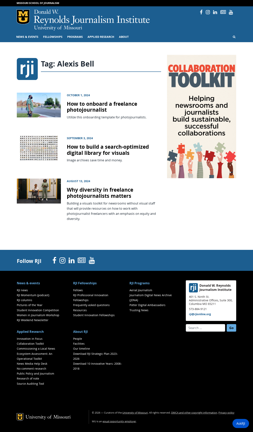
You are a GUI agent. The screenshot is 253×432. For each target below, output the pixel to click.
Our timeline (81, 348)
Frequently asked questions (91, 305)
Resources (80, 310)
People (77, 339)
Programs (75, 37)
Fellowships (52, 37)
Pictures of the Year (29, 305)
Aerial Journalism (140, 290)
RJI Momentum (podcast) (33, 295)
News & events (27, 37)
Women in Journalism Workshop (38, 315)
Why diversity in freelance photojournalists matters (100, 192)
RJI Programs (139, 283)
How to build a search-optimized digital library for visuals (108, 149)
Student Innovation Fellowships (94, 315)
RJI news (22, 290)
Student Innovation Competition (38, 310)
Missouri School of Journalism (38, 3)
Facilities (79, 343)
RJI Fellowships (85, 283)
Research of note (28, 378)
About (124, 37)
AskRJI (240, 423)
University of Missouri (58, 28)
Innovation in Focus (29, 339)
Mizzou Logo (23, 17)
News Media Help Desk (32, 363)
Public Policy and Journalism (35, 373)
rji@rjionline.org (200, 314)
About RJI (80, 331)
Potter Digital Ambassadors (147, 305)
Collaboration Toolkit (30, 343)
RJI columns (24, 300)
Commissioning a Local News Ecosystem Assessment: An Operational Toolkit (36, 353)
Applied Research (101, 37)
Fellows (78, 290)
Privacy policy (226, 412)
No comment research (31, 368)
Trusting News (138, 310)
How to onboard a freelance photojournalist (102, 106)
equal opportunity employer (119, 421)
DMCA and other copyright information (194, 412)
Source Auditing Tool (30, 383)
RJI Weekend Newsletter (32, 320)
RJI (92, 18)
